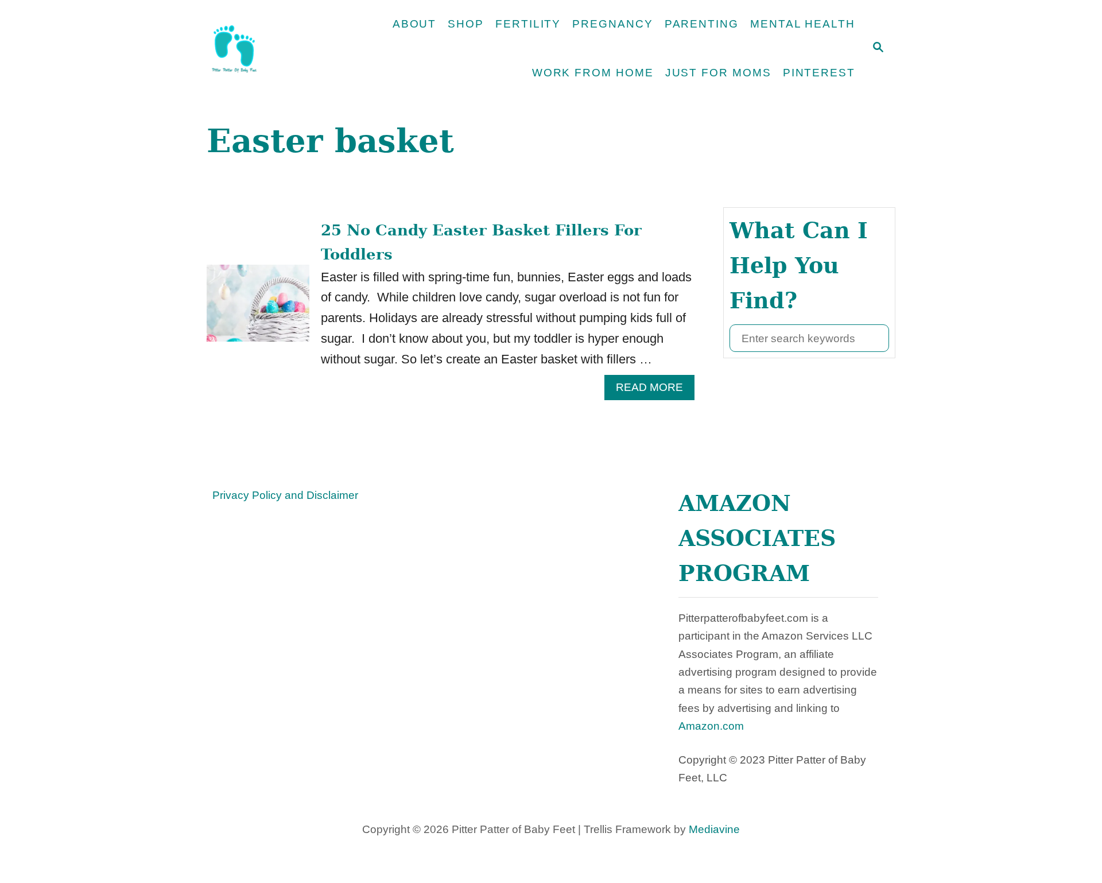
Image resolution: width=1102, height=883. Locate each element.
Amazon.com (711, 726)
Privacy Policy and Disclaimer (285, 495)
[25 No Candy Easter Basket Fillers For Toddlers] (258, 309)
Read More (655, 390)
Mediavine (714, 829)
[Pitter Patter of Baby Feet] (273, 49)
